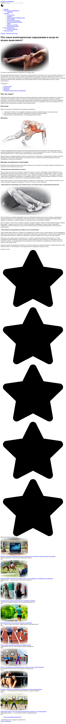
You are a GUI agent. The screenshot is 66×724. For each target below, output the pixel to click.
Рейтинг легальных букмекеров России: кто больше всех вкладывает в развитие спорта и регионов (28, 556)
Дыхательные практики (13, 20)
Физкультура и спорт (13, 26)
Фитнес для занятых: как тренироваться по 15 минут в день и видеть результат (22, 667)
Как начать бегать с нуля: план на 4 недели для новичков (16, 622)
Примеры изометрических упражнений (15, 90)
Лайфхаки (10, 12)
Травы (9, 23)
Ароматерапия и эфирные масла (16, 17)
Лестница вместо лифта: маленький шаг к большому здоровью (18, 600)
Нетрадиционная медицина (14, 22)
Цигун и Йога (11, 19)
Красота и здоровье (12, 25)
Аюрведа (9, 16)
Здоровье (6, 13)
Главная (6, 9)
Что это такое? (8, 86)
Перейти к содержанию (7, 1)
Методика (6, 89)
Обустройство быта (9, 27)
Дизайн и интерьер (12, 29)
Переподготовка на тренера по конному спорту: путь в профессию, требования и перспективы (27, 578)
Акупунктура (10, 15)
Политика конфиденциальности (12, 717)
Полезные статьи (8, 30)
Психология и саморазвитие (11, 10)
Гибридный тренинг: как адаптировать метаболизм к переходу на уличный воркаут (24, 711)
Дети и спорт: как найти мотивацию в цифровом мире (16, 645)
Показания (7, 87)
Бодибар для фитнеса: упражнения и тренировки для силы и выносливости (21, 689)
